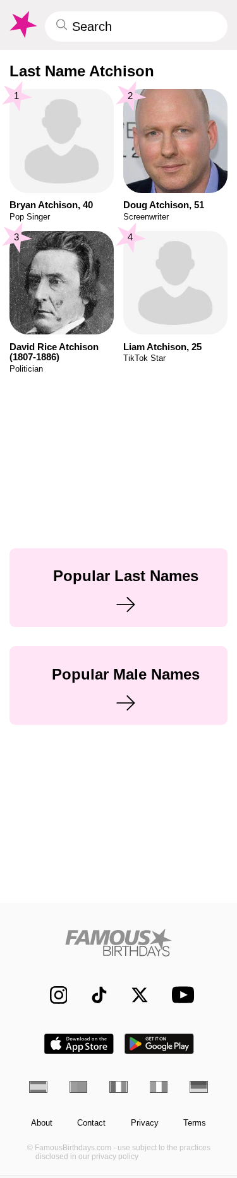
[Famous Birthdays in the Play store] (159, 1044)
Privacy (145, 1123)
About (41, 1123)
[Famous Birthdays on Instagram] (52, 995)
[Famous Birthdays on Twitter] (134, 995)
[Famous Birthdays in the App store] (79, 1044)
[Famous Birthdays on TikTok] (93, 995)
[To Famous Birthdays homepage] (22, 24)
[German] (199, 1087)
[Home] (118, 942)
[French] (118, 1087)
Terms (194, 1123)
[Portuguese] (79, 1087)
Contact (91, 1123)
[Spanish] (38, 1087)
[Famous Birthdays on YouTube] (179, 995)
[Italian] (159, 1087)
